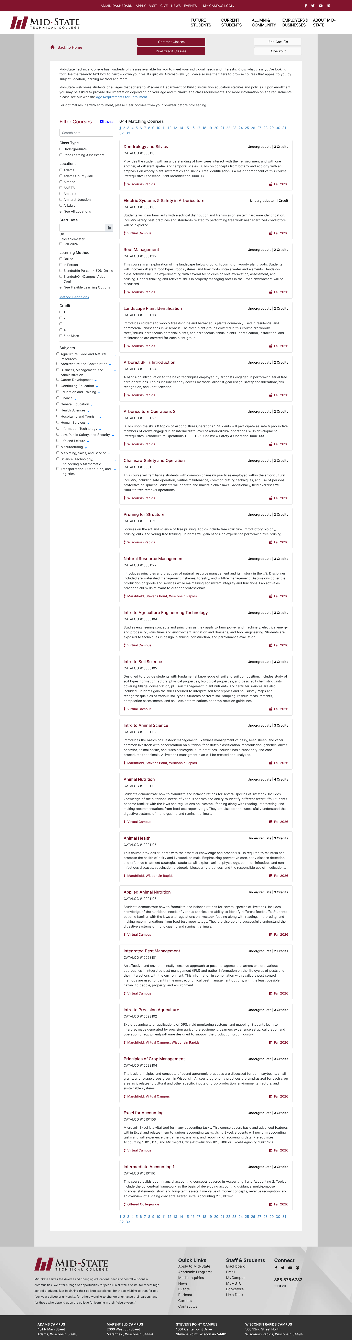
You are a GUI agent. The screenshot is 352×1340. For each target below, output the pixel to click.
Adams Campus (51, 1324)
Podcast (185, 1295)
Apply (141, 6)
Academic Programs (195, 1272)
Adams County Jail (78, 176)
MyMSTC (234, 1283)
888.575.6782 (288, 1279)
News (176, 6)
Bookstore (235, 1289)
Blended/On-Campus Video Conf (85, 278)
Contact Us (187, 1306)
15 (187, 128)
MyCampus (235, 1277)
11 (164, 128)
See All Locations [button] (77, 211)
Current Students (231, 22)
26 (253, 128)
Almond (69, 182)
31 (284, 128)
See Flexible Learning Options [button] (86, 287)
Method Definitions (74, 297)
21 (222, 128)
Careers (185, 1300)
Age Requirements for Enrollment (121, 97)
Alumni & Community (264, 22)
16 (193, 128)
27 (259, 128)
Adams (69, 170)
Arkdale (69, 205)
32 (121, 133)
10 (158, 128)
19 (210, 128)
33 (128, 133)
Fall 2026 (71, 244)
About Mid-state (324, 22)
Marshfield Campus (125, 1324)
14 (181, 128)
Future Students (201, 22)
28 (265, 128)
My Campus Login (218, 6)
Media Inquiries (191, 1277)
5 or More (71, 336)
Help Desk (234, 1295)
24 (241, 128)
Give (164, 6)
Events (190, 6)
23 (234, 128)
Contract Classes (171, 42)
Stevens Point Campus (196, 1324)
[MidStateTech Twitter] (283, 1268)
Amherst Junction (77, 199)
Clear (108, 122)
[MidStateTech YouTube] (290, 1268)
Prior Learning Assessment (84, 155)
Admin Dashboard (116, 6)
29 (272, 128)
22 (228, 128)
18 (204, 128)
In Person (71, 265)
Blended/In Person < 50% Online (88, 271)
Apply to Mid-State (194, 1266)
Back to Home (69, 47)
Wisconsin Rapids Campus (268, 1324)
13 (175, 128)
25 (247, 128)
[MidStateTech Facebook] (276, 1268)
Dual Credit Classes (171, 51)
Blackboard (235, 1266)
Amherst (70, 194)
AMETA (69, 188)
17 (198, 128)
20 (216, 128)
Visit (153, 6)
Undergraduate (75, 149)
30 (278, 128)
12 (169, 128)
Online (68, 259)
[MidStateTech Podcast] (297, 1268)
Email (230, 1272)
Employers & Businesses (295, 22)
